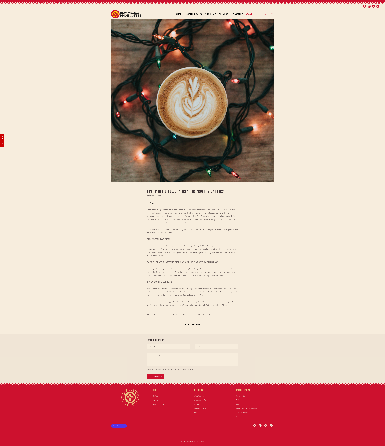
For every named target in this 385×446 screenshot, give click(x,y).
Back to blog (194, 324)
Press (196, 412)
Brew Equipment (159, 404)
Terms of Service (242, 412)
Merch (155, 400)
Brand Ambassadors (201, 408)
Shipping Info (241, 404)
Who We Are (199, 396)
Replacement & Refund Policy (247, 408)
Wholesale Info (200, 400)
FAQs (238, 400)
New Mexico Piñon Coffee (195, 441)
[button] (180, 14)
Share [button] (152, 203)
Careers (197, 404)
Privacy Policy (241, 416)
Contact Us (240, 396)
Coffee (155, 396)
